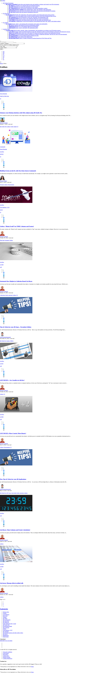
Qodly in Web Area (4, 96)
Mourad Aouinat (3, 122)
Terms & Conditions (7, 652)
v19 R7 (1, 363)
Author (1, 47)
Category (2, 43)
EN (2, 49)
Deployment (6, 636)
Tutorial (4, 617)
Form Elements (3, 93)
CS (3, 55)
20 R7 (1, 209)
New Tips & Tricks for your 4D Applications (13, 479)
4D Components (6, 619)
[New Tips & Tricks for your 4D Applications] (16, 465)
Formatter (7, 240)
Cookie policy (6, 655)
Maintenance (6, 635)
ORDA (11, 341)
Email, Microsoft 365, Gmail (9, 623)
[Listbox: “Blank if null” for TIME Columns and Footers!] (16, 202)
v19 (1, 515)
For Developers (6, 13)
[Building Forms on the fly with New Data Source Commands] (16, 144)
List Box (2, 151)
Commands (2, 146)
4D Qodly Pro (3, 126)
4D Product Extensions (8, 3)
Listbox (8, 126)
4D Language (6, 627)
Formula (2, 184)
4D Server (5, 634)
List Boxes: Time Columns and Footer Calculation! (15, 530)
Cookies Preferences (7, 658)
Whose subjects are (4, 44)
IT (3, 58)
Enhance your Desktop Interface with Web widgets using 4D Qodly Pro (21, 112)
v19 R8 (1, 264)
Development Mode (7, 626)
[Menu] (0, 62)
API (7, 493)
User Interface (6, 614)
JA (3, 59)
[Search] (15, 42)
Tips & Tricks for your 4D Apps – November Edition (15, 327)
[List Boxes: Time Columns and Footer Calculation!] (16, 510)
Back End (5, 615)
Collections (2, 295)
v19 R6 (1, 417)
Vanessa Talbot (3, 181)
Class (9, 493)
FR (3, 53)
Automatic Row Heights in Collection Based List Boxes (16, 281)
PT (3, 54)
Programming (11, 184)
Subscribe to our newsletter (6, 640)
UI (17, 126)
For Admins (5, 22)
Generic (4, 613)
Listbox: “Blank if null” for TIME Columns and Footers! (17, 226)
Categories (4, 609)
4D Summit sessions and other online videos (13, 632)
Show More (3, 639)
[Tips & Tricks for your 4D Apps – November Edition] (16, 313)
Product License (6, 657)
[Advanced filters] (14, 42)
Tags (1, 46)
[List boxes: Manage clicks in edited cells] (16, 561)
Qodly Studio (14, 126)
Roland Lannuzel (4, 236)
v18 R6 (1, 566)
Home (1, 63)
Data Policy (5, 654)
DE (3, 51)
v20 (1, 267)
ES (3, 57)
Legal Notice (6, 653)
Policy (32, 666)
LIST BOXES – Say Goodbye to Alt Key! (12, 380)
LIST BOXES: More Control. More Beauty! (13, 433)
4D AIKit (5, 618)
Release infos (6, 612)
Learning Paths (6, 29)
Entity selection (8, 295)
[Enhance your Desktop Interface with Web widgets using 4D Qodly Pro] (16, 91)
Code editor (14, 493)
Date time (2, 240)
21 (0, 98)
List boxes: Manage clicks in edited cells (11, 583)
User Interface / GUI (4, 207)
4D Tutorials (6, 631)
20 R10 (1, 154)
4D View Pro (6, 621)
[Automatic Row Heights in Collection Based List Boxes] (16, 259)
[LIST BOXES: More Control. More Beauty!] (16, 412)
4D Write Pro (3, 341)
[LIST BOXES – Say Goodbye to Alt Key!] (16, 358)
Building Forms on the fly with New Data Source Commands (18, 171)
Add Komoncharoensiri (5, 337)
